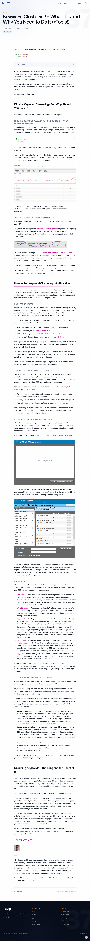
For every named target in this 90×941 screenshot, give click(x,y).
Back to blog (20, 891)
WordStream (22, 608)
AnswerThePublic (38, 334)
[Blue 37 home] (6, 3)
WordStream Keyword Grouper (61, 435)
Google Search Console (57, 157)
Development (7, 31)
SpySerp (21, 619)
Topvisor (21, 595)
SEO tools (21, 334)
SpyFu (20, 654)
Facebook (66, 911)
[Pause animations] (86, 937)
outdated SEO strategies (46, 229)
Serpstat (21, 627)
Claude (73, 891)
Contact (79, 3)
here (37, 315)
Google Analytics (56, 337)
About (59, 3)
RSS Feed (66, 924)
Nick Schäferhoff (24, 840)
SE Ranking (22, 640)
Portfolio (72, 3)
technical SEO (20, 821)
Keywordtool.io (53, 334)
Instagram (66, 918)
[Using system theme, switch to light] (86, 3)
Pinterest (65, 921)
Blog (65, 3)
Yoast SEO (65, 130)
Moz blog (64, 387)
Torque (31, 880)
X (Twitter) (66, 914)
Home (15, 49)
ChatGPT (67, 891)
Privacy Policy (36, 924)
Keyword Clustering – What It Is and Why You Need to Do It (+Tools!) (48, 878)
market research (43, 331)
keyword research (44, 127)
